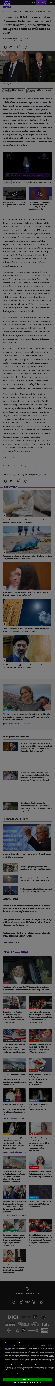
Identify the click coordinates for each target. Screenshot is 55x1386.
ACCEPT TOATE (27, 1379)
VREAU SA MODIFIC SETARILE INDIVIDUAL (27, 1382)
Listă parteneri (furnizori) (10, 1375)
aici (40, 1356)
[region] (27, 1363)
